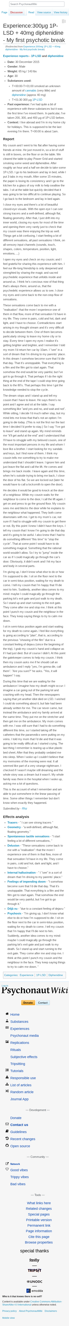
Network (15, 1164)
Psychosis (14, 913)
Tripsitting (17, 1064)
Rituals (15, 1050)
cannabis (30, 90)
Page (4, 12)
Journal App (19, 1099)
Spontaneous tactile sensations (28, 836)
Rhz (24, 808)
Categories (10, 975)
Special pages (39, 1214)
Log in (5, 985)
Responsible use (23, 1078)
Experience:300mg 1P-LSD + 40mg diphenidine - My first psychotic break (32, 47)
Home (15, 1014)
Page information (39, 1231)
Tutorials (16, 1071)
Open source (20, 1146)
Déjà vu (12, 908)
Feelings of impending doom (26, 881)
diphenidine (55, 56)
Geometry (14, 827)
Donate (28, 1002)
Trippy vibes (19, 1177)
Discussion (16, 12)
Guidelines (18, 1132)
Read (31, 12)
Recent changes (22, 1139)
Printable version (39, 1220)
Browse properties (39, 1242)
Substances (19, 1022)
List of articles (20, 1085)
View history (60, 12)
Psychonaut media (24, 1036)
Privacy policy (9, 1311)
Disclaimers (51, 1311)
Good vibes (19, 1170)
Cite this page (38, 1237)
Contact (43, 1002)
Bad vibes (17, 1184)
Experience (26, 975)
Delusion (13, 845)
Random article (22, 1092)
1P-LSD (36, 56)
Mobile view (8, 1318)
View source (44, 12)
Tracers (12, 822)
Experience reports (16, 56)
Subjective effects (23, 1057)
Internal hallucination (21, 872)
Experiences (19, 1029)
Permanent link (38, 1225)
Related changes (39, 1209)
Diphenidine (55, 975)
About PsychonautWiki (30, 1311)
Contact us (19, 1125)
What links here (39, 1203)
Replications (19, 1043)
